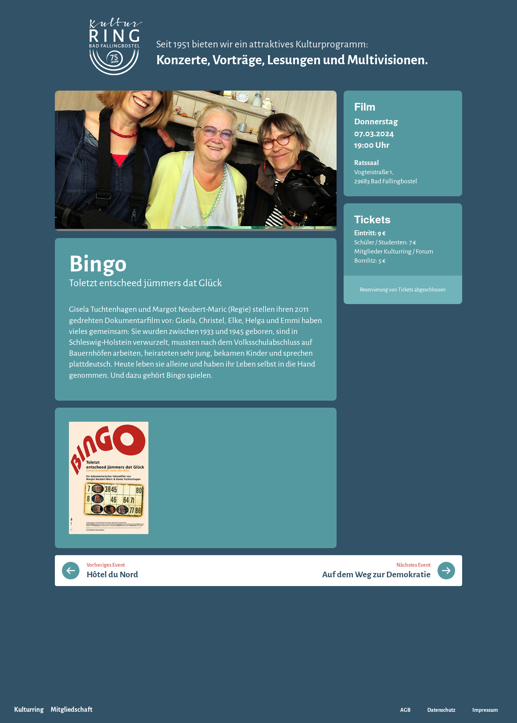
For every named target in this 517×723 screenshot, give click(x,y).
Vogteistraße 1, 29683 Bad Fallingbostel (385, 177)
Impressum (485, 710)
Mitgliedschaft (71, 709)
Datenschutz (441, 710)
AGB (405, 710)
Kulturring (29, 709)
